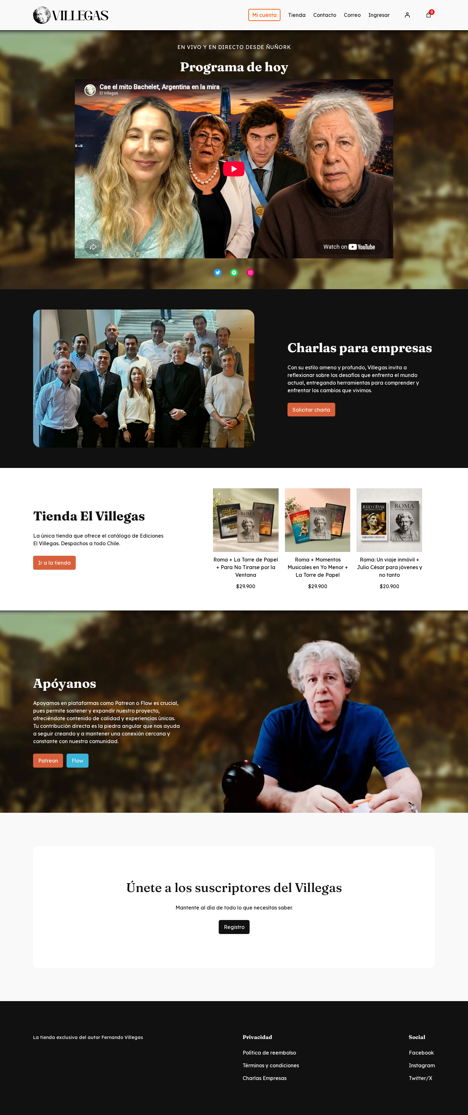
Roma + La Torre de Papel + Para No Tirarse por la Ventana (245, 567)
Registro (234, 927)
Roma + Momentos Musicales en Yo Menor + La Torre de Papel (317, 567)
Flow (77, 760)
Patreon (48, 760)
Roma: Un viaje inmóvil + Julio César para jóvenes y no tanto (389, 567)
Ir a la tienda (54, 563)
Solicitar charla (311, 410)
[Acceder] (407, 15)
